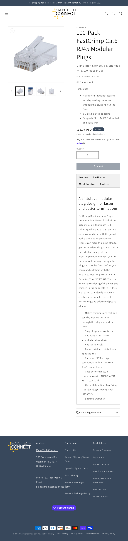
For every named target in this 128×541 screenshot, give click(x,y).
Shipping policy (108, 534)
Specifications (99, 177)
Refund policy (62, 534)
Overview (83, 177)
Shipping (80, 134)
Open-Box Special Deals (76, 468)
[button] (6, 13)
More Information (86, 184)
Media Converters (102, 464)
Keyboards (98, 457)
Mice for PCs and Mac (103, 471)
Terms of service (92, 534)
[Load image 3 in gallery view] (41, 91)
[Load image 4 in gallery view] (51, 91)
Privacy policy (77, 534)
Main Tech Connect (47, 450)
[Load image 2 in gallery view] (30, 91)
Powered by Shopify (46, 534)
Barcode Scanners (102, 450)
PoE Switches (99, 489)
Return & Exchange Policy (77, 493)
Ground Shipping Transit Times (77, 459)
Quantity (80, 148)
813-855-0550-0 (53, 477)
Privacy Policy (71, 475)
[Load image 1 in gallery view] (20, 91)
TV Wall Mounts (100, 496)
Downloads (104, 184)
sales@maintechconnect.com (52, 486)
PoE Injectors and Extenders (102, 480)
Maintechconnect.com (28, 534)
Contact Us (70, 450)
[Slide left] (11, 91)
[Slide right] (60, 91)
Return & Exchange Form (74, 484)
